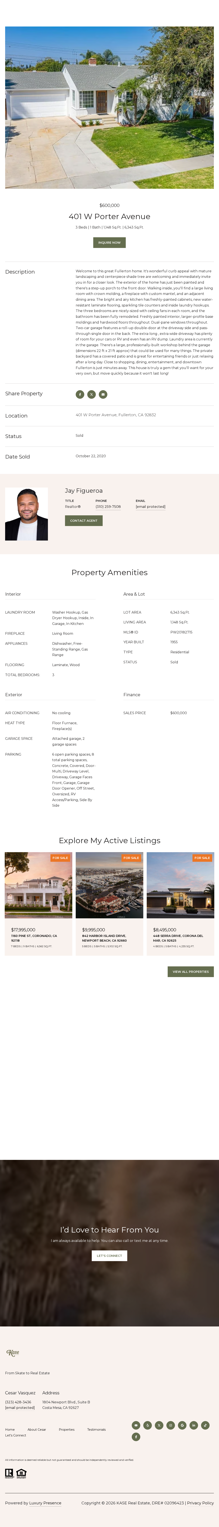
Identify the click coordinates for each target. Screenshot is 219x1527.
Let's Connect (15, 1435)
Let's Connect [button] (109, 1256)
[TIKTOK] (205, 1425)
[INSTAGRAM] (170, 1425)
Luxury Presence (45, 1503)
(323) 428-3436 (18, 1402)
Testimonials (96, 1430)
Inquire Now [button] (109, 243)
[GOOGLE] (182, 1425)
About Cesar (37, 1430)
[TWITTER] (159, 1425)
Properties (66, 1430)
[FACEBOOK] (136, 1437)
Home (10, 1430)
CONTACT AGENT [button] (84, 521)
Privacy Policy (200, 1503)
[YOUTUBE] (136, 1425)
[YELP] (147, 1425)
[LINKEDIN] (193, 1425)
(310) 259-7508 (108, 507)
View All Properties (191, 972)
